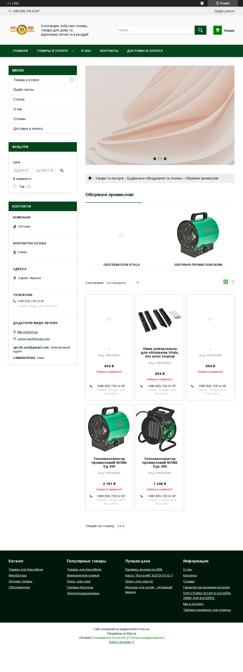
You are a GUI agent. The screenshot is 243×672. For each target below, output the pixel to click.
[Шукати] (200, 30)
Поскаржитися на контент (109, 637)
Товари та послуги (109, 178)
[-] (109, 319)
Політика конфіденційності (146, 637)
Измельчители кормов (83, 575)
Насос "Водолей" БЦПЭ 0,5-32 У (149, 575)
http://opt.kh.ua (27, 332)
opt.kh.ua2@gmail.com (34, 338)
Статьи (18, 99)
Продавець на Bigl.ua (121, 633)
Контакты (109, 51)
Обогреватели (19, 587)
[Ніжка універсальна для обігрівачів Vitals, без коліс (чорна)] (159, 319)
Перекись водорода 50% (144, 569)
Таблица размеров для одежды (207, 610)
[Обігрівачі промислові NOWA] (198, 235)
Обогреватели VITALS (121, 264)
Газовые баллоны (80, 587)
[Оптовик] (22, 38)
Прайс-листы (23, 90)
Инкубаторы (18, 575)
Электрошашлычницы (83, 593)
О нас (86, 51)
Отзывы (19, 119)
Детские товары (20, 581)
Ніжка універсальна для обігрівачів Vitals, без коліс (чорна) (160, 352)
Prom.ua (144, 629)
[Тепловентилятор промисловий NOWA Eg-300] (109, 429)
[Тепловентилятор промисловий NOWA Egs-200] (159, 429)
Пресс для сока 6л (139, 581)
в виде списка (232, 283)
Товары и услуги (52, 51)
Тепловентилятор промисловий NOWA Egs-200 (160, 462)
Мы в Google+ (193, 604)
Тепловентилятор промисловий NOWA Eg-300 (109, 462)
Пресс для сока (78, 581)
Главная (20, 51)
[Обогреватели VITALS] (121, 235)
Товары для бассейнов (26, 569)
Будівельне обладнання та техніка (154, 178)
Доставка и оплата (145, 51)
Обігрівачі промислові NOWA (198, 264)
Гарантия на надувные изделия (206, 587)
